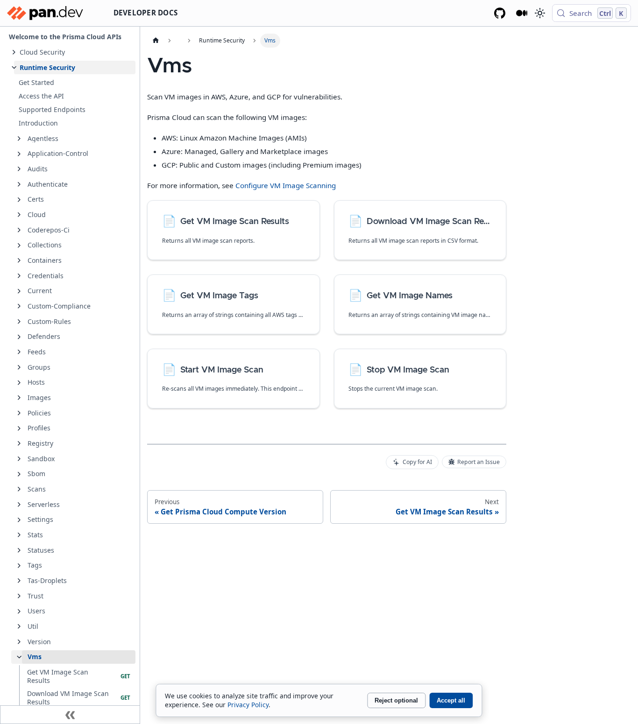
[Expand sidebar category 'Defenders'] (19, 337)
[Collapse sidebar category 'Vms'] (19, 657)
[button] (74, 52)
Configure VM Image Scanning (285, 185)
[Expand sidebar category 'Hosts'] (19, 383)
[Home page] (155, 41)
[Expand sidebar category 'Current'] (19, 291)
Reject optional (396, 700)
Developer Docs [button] (145, 12)
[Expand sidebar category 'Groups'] (19, 367)
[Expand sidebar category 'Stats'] (19, 535)
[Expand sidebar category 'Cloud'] (19, 215)
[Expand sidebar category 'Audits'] (19, 169)
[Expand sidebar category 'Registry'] (19, 443)
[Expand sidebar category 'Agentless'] (19, 139)
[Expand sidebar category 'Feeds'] (19, 352)
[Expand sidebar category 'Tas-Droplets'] (19, 581)
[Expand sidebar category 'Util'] (19, 626)
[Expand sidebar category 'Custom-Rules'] (19, 322)
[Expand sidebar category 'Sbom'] (19, 474)
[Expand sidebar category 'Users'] (19, 612)
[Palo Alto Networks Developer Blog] (522, 13)
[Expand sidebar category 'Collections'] (19, 246)
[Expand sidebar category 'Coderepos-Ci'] (19, 230)
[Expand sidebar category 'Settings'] (19, 520)
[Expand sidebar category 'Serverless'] (19, 505)
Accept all (451, 700)
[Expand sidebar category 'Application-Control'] (19, 154)
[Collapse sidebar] (70, 714)
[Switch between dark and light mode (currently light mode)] (539, 13)
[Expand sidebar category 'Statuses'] (19, 550)
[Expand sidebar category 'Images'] (19, 398)
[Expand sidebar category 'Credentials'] (19, 276)
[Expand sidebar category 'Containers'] (19, 260)
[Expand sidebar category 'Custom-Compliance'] (19, 306)
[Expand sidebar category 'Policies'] (19, 413)
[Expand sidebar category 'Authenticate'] (19, 184)
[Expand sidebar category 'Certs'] (19, 200)
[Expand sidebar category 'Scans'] (19, 489)
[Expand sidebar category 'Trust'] (19, 596)
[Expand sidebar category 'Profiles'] (19, 429)
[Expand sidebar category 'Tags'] (19, 566)
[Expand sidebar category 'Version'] (19, 642)
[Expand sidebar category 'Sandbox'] (19, 459)
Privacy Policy (248, 704)
